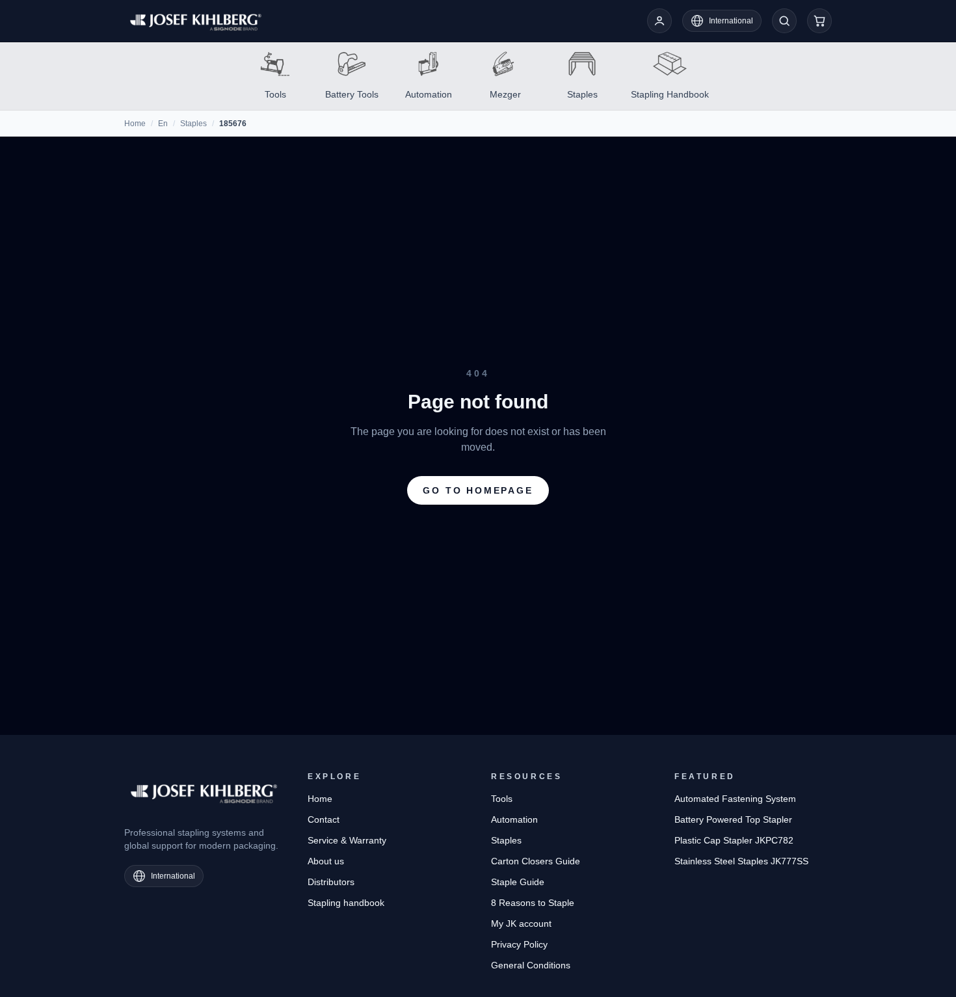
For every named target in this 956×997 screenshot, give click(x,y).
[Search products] (784, 20)
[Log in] (659, 20)
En (163, 123)
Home (135, 123)
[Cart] (819, 20)
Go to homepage (478, 490)
